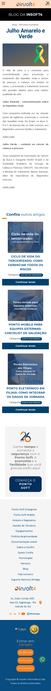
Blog (25, 569)
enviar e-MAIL (25, 660)
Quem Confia (25, 552)
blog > (15, 24)
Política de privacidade (24, 536)
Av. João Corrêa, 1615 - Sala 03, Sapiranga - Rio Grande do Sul (23, 602)
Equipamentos (24, 531)
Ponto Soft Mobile (24, 515)
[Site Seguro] (20, 629)
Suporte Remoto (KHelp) (25, 579)
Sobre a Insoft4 (25, 547)
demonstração (25, 668)
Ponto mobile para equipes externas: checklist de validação (25, 329)
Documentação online (24, 542)
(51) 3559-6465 (25, 652)
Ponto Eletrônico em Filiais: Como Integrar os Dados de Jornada (25, 393)
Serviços (25, 563)
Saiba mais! (9, 136)
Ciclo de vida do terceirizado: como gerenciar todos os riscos (25, 263)
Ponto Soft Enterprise (24, 509)
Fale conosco (25, 574)
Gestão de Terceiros (24, 525)
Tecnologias (26, 558)
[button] (3, 3)
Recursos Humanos (29, 24)
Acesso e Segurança (24, 520)
